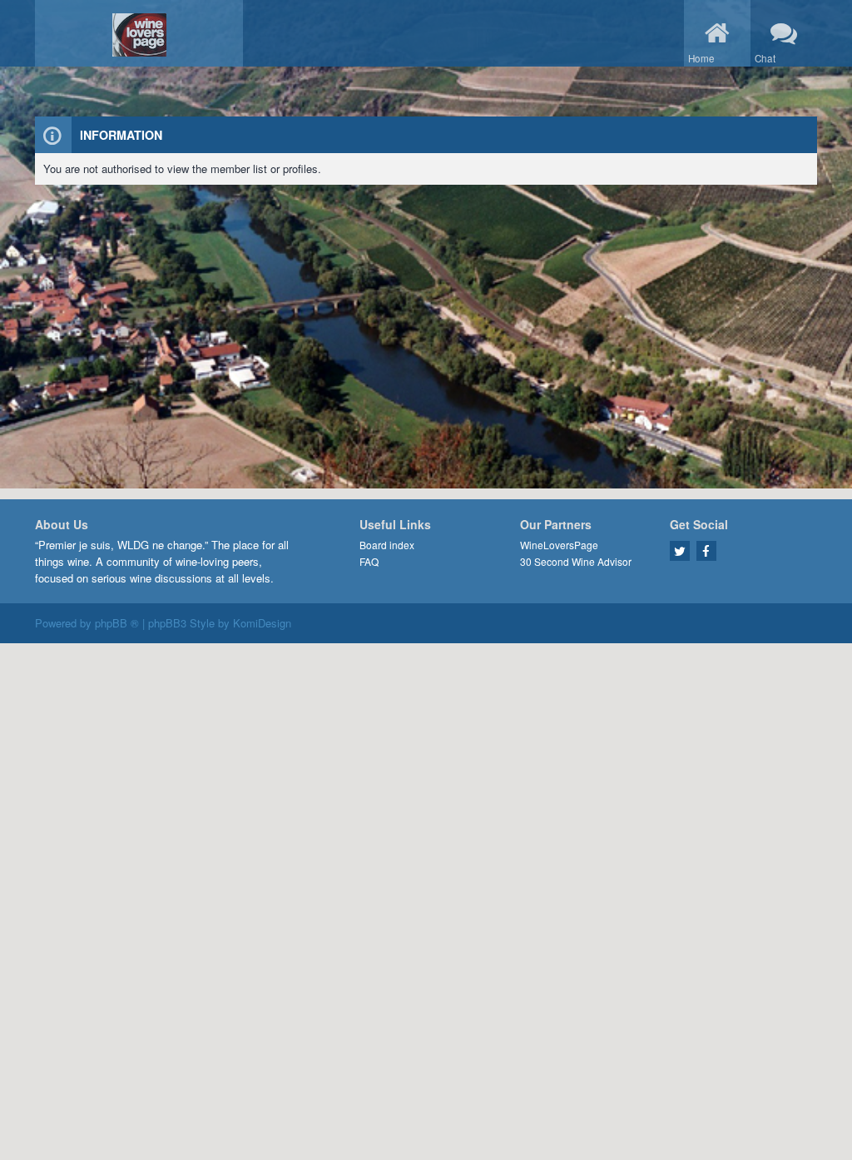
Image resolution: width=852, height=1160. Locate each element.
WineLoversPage (559, 545)
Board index (386, 545)
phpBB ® (117, 623)
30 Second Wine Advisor (576, 561)
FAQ (369, 561)
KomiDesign (262, 623)
